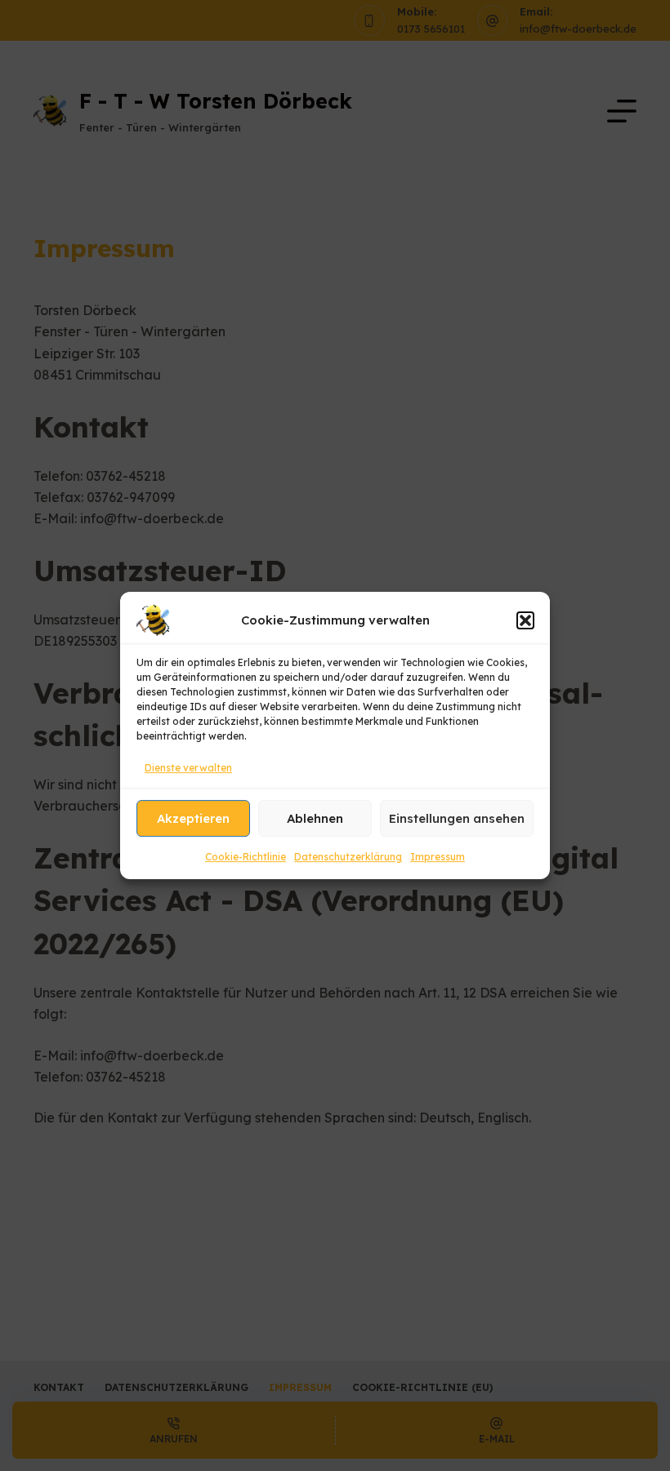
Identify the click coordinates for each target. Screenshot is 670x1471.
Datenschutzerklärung (348, 857)
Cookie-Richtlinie (245, 857)
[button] (525, 620)
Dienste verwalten (188, 768)
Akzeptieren (193, 818)
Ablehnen (315, 818)
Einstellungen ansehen (457, 818)
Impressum (437, 857)
